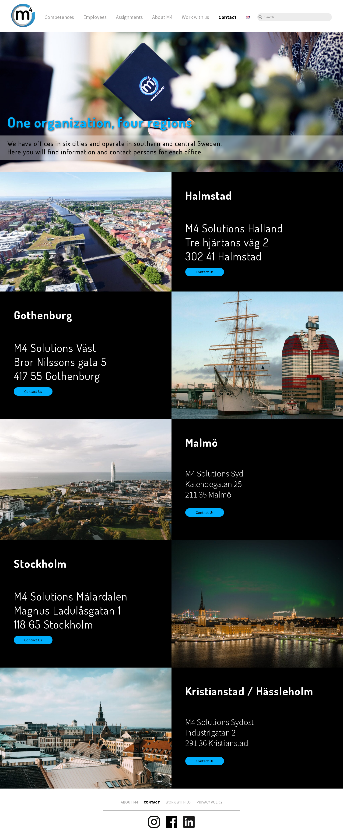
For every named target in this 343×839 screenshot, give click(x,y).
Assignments (129, 17)
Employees (95, 17)
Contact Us (205, 272)
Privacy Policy (209, 802)
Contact (227, 17)
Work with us (195, 17)
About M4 (162, 17)
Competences (59, 17)
